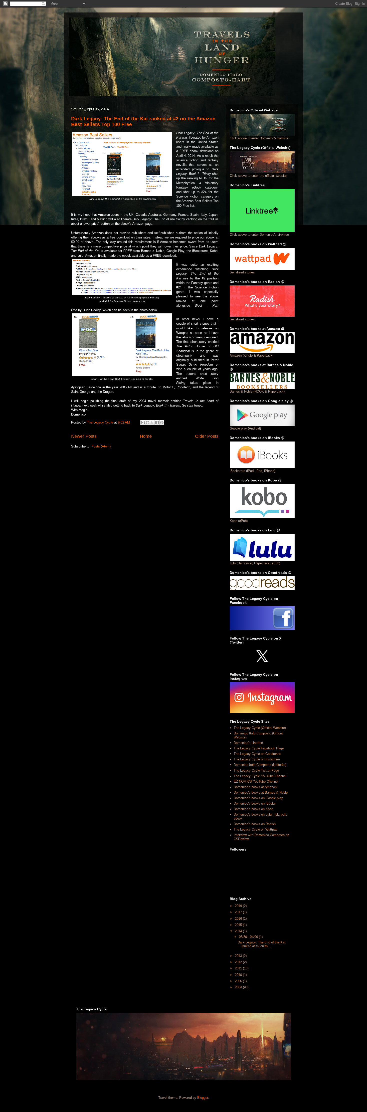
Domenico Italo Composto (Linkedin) (260, 765)
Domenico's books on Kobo (253, 809)
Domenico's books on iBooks (255, 803)
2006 (239, 981)
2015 (239, 925)
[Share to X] (152, 422)
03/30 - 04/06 (249, 937)
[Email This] (142, 422)
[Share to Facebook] (157, 422)
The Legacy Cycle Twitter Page (256, 770)
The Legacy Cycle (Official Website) (260, 728)
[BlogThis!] (147, 422)
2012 (239, 962)
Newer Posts (84, 436)
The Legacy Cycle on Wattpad (255, 829)
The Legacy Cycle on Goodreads (257, 754)
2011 (239, 968)
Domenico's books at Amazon (255, 787)
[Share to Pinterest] (161, 422)
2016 (239, 918)
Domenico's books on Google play (258, 798)
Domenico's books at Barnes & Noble (261, 792)
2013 (239, 956)
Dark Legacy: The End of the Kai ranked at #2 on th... (261, 944)
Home (146, 436)
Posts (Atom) (101, 446)
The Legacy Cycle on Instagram (257, 759)
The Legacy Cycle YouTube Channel (260, 776)
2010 (239, 975)
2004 (239, 987)
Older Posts (206, 436)
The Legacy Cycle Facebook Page (259, 748)
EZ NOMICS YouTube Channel (256, 781)
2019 (239, 906)
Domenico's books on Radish (255, 824)
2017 (239, 912)
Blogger (202, 1098)
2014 (239, 931)
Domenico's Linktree (248, 743)
